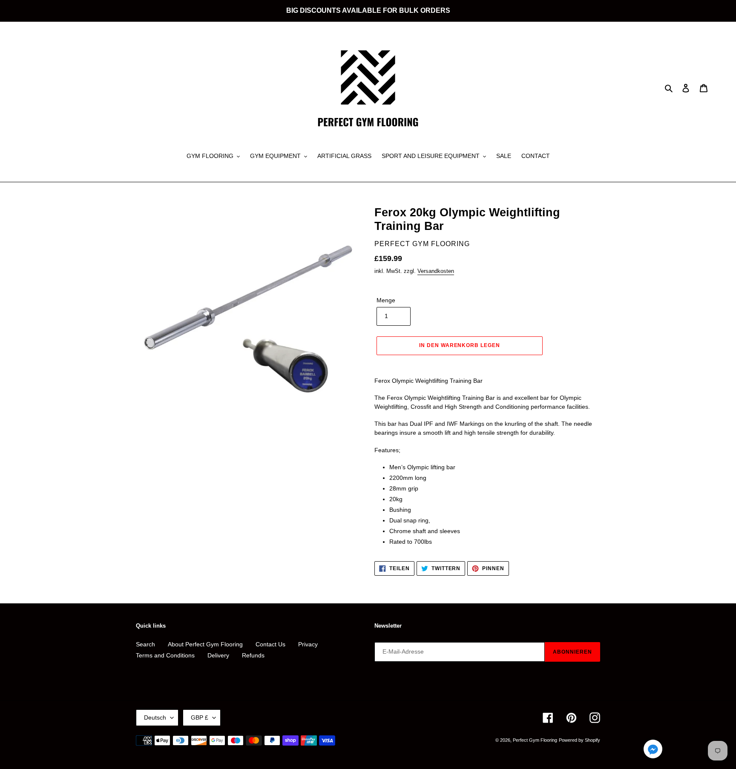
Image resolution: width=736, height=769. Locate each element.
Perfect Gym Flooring (535, 740)
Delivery (218, 655)
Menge (386, 300)
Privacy (308, 644)
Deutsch (155, 717)
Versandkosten (435, 271)
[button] (653, 750)
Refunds (253, 655)
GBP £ (199, 717)
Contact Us (270, 644)
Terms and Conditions (165, 655)
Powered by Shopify (579, 740)
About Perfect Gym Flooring (205, 644)
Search (145, 644)
